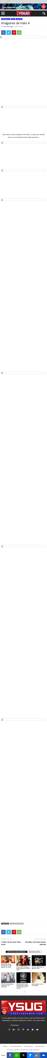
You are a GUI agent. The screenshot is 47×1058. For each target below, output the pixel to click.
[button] (43, 13)
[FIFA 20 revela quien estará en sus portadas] (8, 977)
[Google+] (14, 1030)
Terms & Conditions (16, 1046)
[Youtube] (37, 1030)
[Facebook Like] (37, 1055)
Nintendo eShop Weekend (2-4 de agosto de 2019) (6, 965)
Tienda (5, 1046)
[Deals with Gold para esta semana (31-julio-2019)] (23, 960)
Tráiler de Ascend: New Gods (11, 943)
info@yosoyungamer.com (28, 1025)
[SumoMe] (43, 1055)
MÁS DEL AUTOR (34, 952)
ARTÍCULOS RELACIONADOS (17, 952)
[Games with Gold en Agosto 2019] (39, 960)
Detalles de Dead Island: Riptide (35, 943)
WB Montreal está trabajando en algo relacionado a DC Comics (22, 986)
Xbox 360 (19, 19)
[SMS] (30, 1055)
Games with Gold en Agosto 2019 (38, 967)
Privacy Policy (28, 1046)
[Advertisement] (23, 89)
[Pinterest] (23, 1030)
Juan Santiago (8, 26)
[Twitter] (33, 1030)
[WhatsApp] (16, 1055)
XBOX (13, 19)
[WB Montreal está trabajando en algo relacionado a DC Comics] (23, 977)
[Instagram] (19, 1030)
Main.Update (19, 923)
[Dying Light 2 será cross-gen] (39, 977)
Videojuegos (5, 19)
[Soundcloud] (28, 1030)
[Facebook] (9, 1030)
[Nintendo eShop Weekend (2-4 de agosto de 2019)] (8, 959)
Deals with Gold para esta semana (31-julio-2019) (23, 968)
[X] (23, 1055)
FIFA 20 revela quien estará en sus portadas (7, 985)
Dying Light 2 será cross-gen (37, 984)
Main (11, 923)
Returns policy (39, 1046)
